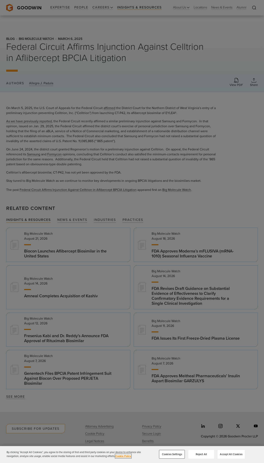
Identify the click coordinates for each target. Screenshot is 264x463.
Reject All (201, 454)
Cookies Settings (172, 454)
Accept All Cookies (231, 454)
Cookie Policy (123, 456)
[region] (132, 454)
